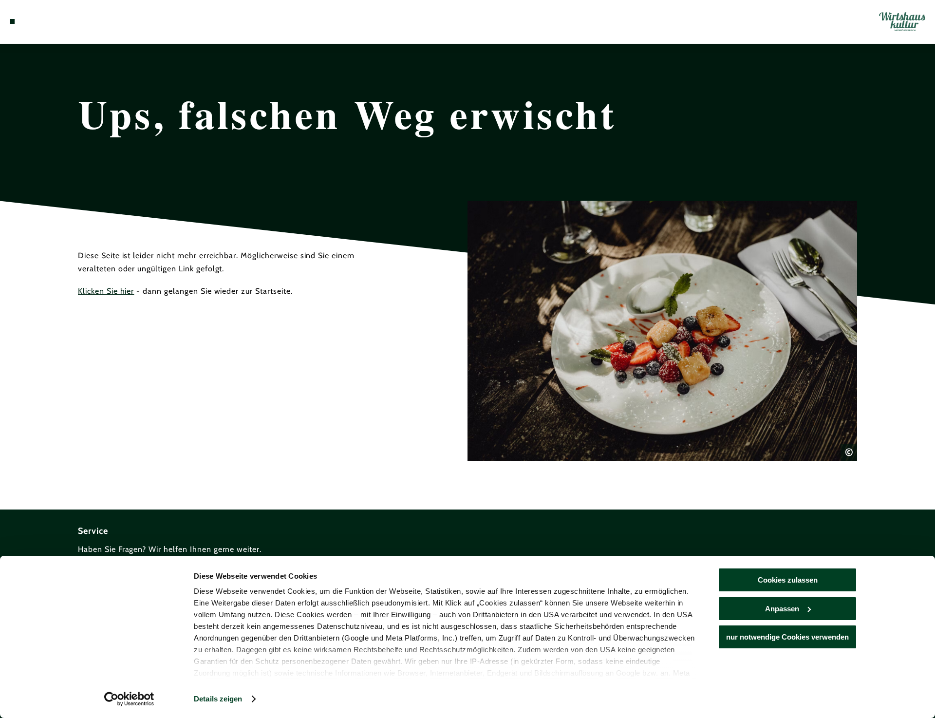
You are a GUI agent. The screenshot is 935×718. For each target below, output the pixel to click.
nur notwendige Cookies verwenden (787, 637)
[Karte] (39, 21)
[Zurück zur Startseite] (902, 21)
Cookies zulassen (788, 580)
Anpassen (782, 609)
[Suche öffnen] (68, 21)
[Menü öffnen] (12, 21)
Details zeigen (218, 699)
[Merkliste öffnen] (53, 21)
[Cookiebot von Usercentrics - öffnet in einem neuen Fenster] (129, 699)
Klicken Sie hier (106, 291)
